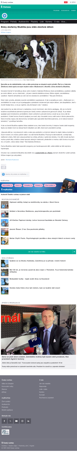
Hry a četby (6, 185)
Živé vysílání (49, 185)
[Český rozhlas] (7, 2)
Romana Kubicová (12, 160)
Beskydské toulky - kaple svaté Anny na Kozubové (29, 279)
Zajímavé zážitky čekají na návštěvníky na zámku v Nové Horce (34, 202)
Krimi (17, 185)
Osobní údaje (13, 446)
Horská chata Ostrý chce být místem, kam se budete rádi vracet (35, 288)
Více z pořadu (8, 258)
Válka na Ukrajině (7, 383)
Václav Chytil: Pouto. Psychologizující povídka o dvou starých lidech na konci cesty (42, 238)
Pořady (13, 22)
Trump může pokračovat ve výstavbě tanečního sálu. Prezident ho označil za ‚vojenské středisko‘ (33, 366)
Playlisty (34, 22)
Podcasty (5, 407)
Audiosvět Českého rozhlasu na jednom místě (15, 194)
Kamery (73, 10)
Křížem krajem (6, 32)
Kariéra (41, 392)
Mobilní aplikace (7, 410)
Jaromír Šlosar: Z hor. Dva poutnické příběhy (27, 229)
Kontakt (42, 395)
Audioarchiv (65, 10)
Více (64, 22)
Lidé (42, 22)
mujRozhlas (5, 181)
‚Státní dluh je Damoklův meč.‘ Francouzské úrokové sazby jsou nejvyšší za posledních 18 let (32, 363)
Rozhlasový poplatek (46, 398)
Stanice (4, 389)
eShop (4, 392)
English (32, 446)
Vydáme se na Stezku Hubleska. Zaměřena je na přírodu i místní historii (38, 261)
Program (56, 10)
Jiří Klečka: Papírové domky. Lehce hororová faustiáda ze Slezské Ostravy (39, 220)
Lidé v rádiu (43, 389)
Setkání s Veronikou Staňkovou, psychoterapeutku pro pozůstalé (35, 211)
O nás (56, 22)
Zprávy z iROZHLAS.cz (11, 303)
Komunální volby (7, 386)
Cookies (4, 446)
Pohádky (27, 185)
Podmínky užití (23, 446)
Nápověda (42, 386)
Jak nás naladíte (44, 383)
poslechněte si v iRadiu (43, 153)
